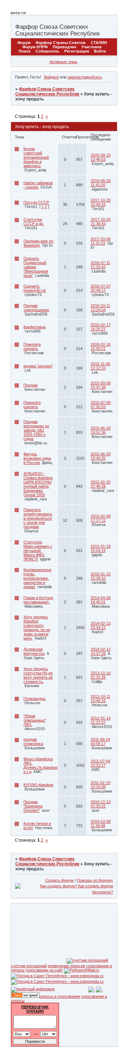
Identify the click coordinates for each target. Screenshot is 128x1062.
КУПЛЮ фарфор (38, 785)
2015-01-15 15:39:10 (101, 576)
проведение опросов (66, 966)
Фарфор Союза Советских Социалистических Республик (47, 92)
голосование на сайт (44, 970)
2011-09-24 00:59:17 (100, 741)
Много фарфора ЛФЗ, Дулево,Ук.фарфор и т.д (40, 765)
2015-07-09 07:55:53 (101, 404)
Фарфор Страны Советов (61, 42)
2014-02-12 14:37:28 (101, 651)
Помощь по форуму (95, 880)
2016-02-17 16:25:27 (101, 327)
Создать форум (59, 880)
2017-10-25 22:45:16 (101, 202)
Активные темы (63, 62)
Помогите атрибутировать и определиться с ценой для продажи (37, 518)
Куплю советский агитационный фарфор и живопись (36, 157)
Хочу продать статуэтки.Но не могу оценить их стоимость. (38, 675)
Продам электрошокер (36, 307)
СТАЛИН (99, 42)
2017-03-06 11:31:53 (101, 241)
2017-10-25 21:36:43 (101, 221)
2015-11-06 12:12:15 (100, 366)
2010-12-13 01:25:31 (101, 804)
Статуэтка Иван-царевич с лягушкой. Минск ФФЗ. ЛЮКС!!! (37, 550)
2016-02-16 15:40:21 (101, 346)
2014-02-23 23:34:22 (101, 625)
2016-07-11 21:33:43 (100, 265)
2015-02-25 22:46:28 (101, 484)
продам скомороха (33, 741)
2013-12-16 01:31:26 (101, 675)
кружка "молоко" (38, 366)
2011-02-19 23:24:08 (100, 785)
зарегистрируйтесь (85, 77)
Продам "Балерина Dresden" (32, 806)
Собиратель (47, 51)
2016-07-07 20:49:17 (101, 288)
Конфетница (34, 327)
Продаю (30, 385)
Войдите (51, 77)
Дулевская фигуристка (33, 651)
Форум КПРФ (35, 47)
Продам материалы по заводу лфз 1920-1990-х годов (36, 430)
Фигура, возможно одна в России (37, 458)
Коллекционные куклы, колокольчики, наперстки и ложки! (37, 578)
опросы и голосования (59, 996)
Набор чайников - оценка (38, 185)
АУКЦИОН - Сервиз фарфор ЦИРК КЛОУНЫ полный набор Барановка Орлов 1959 (38, 484)
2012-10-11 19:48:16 (100, 698)
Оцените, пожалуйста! (34, 288)
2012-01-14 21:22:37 (101, 720)
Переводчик (64, 47)
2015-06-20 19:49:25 (101, 456)
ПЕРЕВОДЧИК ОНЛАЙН (35, 1009)
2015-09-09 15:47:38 (101, 385)
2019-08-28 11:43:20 (101, 183)
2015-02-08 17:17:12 (101, 518)
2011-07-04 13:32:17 (100, 763)
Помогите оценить (32, 346)
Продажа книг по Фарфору (38, 243)
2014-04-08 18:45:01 (101, 600)
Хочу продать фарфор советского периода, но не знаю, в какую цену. (36, 627)
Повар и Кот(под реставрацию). (38, 600)
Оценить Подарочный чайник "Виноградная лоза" (35, 267)
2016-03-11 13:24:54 (100, 307)
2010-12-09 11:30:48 (101, 823)
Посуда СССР (36, 202)
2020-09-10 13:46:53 (101, 157)
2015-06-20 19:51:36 (101, 430)
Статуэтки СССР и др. (33, 221)
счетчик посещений (29, 966)
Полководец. (34, 698)
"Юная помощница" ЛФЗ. (34, 720)
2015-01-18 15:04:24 (101, 548)
